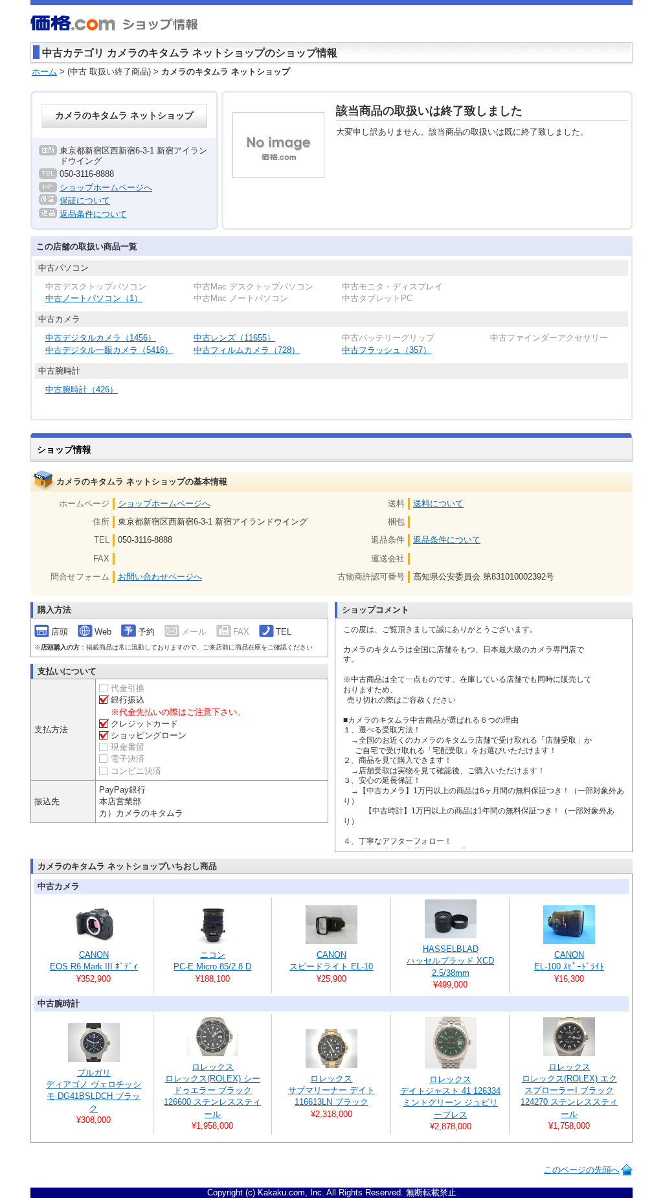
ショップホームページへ (106, 187)
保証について (85, 200)
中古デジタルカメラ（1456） (100, 338)
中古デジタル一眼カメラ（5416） (109, 350)
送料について (438, 503)
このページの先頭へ (582, 1170)
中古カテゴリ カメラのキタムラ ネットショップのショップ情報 (189, 52)
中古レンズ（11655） (234, 338)
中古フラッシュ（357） (386, 350)
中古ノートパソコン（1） (93, 298)
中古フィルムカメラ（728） (247, 350)
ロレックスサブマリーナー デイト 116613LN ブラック (331, 1090)
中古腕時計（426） (81, 389)
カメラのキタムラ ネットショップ (124, 115)
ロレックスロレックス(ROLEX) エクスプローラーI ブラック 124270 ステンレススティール (569, 1090)
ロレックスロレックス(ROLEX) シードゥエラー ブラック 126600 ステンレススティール (212, 1090)
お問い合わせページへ (160, 577)
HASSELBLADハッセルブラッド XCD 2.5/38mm (450, 960)
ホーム (44, 71)
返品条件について (93, 214)
